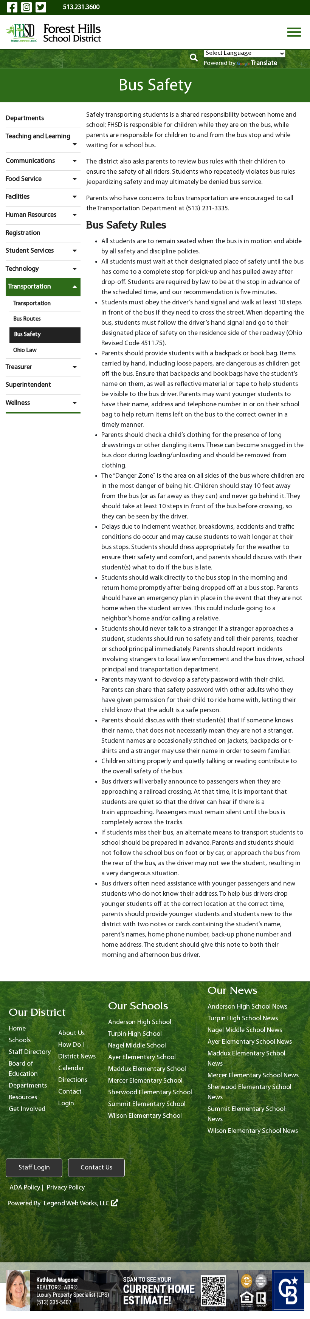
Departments (25, 118)
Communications (30, 161)
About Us (71, 1033)
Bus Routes (27, 319)
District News (77, 1056)
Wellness (18, 403)
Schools (20, 1040)
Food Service (24, 179)
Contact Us (96, 1167)
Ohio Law (25, 350)
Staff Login (34, 1167)
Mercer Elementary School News (253, 1075)
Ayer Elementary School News (250, 1042)
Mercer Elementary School (145, 1081)
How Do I (71, 1045)
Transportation (29, 286)
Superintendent (28, 385)
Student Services (30, 251)
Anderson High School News (247, 1006)
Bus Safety (27, 335)
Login (66, 1103)
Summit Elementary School (147, 1104)
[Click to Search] (194, 58)
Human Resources (31, 215)
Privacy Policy (66, 1187)
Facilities (17, 197)
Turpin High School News (243, 1018)
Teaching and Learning (38, 136)
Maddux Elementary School (147, 1069)
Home (17, 1028)
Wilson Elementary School (145, 1116)
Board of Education (23, 1069)
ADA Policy (24, 1187)
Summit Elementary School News (246, 1114)
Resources (23, 1097)
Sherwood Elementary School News (249, 1092)
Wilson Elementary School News (253, 1131)
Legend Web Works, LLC (77, 1203)
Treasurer (19, 367)
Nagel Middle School (137, 1045)
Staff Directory (30, 1052)
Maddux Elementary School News (246, 1059)
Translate (264, 63)
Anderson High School (139, 1022)
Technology (22, 269)
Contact (70, 1091)
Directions (72, 1080)
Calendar (71, 1068)
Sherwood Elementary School (150, 1092)
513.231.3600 (81, 7)
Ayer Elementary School (142, 1057)
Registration (23, 233)
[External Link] (155, 1290)
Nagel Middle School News (245, 1030)
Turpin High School (135, 1034)
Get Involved (27, 1109)
